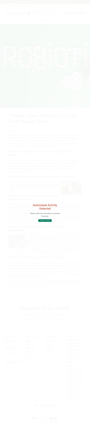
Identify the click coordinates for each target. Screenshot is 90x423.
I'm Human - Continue (45, 220)
